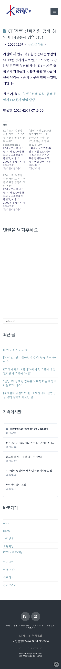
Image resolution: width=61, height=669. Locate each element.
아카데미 (8, 562)
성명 (16, 625)
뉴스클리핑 (35, 44)
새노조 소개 (38, 625)
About (7, 523)
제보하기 (8, 577)
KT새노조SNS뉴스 (14, 552)
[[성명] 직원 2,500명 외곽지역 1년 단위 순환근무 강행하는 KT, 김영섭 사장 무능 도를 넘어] (42, 149)
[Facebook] (25, 616)
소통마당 (8, 546)
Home (7, 531)
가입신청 (8, 539)
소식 (8, 625)
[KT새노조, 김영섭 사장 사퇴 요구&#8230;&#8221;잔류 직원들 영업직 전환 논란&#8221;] (16, 192)
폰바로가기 (10, 585)
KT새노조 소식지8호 (15, 350)
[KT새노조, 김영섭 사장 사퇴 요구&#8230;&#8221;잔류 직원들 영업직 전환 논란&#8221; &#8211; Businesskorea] (16, 149)
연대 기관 (9, 570)
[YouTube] (35, 616)
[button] (54, 11)
